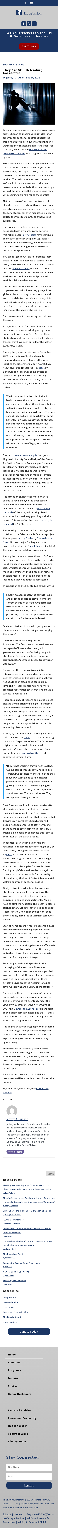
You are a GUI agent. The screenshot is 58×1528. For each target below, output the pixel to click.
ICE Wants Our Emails (13, 1219)
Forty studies (29, 234)
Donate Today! (29, 1331)
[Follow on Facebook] (23, 23)
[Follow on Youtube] (34, 23)
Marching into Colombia (14, 1280)
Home (12, 1354)
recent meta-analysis (25, 455)
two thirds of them (30, 753)
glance (8, 854)
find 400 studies (21, 268)
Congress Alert (10, 1297)
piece (42, 367)
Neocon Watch (10, 1307)
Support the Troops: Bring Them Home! (22, 1263)
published (35, 546)
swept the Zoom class (28, 1008)
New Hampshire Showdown (16, 1271)
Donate (13, 1378)
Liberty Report (18, 1441)
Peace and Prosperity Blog (15, 1312)
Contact (13, 1386)
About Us (14, 1362)
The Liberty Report (12, 1317)
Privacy (7, 1514)
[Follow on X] (29, 23)
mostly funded (25, 538)
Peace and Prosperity (22, 1418)
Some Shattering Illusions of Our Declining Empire (27, 1210)
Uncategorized (10, 1322)
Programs (14, 1370)
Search (51, 1173)
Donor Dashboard (20, 1394)
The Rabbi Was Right (13, 1254)
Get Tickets (29, 46)
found (27, 737)
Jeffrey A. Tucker (15, 77)
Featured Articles (13, 64)
